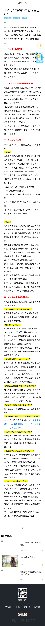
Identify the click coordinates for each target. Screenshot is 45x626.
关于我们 (8, 607)
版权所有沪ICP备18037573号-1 (22, 622)
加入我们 (37, 607)
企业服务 (17, 607)
